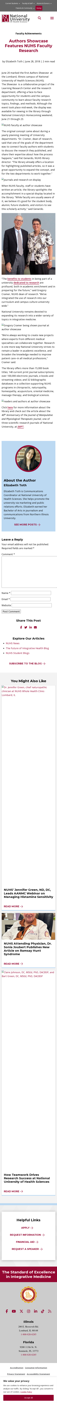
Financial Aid (25, 1242)
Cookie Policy (26, 1392)
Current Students (11, 3)
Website (6, 605)
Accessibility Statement (38, 1374)
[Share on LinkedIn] (30, 627)
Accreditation (16, 1367)
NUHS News (12, 643)
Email (6, 599)
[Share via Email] (35, 627)
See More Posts (25, 524)
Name (6, 593)
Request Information (25, 1234)
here (10, 407)
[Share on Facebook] (21, 627)
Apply (25, 1227)
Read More (11, 906)
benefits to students (19, 278)
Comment (8, 554)
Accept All (28, 1397)
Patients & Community (24, 8)
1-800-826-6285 (28, 1334)
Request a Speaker (25, 1249)
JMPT (21, 426)
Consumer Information (36, 1367)
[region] (28, 1390)
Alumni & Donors (43, 3)
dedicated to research (26, 282)
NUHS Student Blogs (17, 653)
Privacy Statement (16, 1374)
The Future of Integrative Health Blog (27, 648)
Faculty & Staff (27, 3)
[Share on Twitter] (25, 627)
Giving (39, 8)
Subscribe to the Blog (25, 663)
